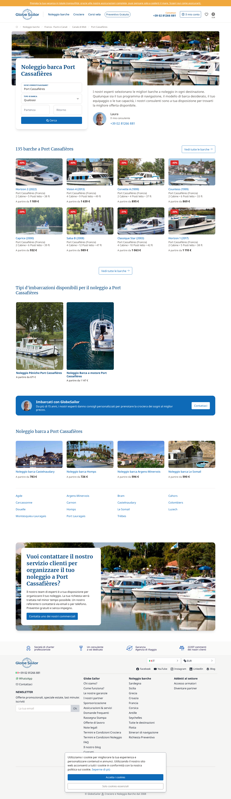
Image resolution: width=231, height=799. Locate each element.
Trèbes (122, 516)
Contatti (89, 752)
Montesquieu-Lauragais (31, 516)
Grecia (133, 693)
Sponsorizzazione (95, 703)
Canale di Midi (79, 26)
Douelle (21, 509)
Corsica (133, 708)
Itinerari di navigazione (143, 732)
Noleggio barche (31, 26)
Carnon (71, 502)
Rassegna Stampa (95, 718)
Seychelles (135, 718)
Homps (71, 509)
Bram (121, 496)
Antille (133, 713)
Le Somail (124, 509)
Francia (133, 703)
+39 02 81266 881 (122, 123)
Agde (19, 496)
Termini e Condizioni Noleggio (103, 737)
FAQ (86, 742)
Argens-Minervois (78, 496)
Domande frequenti (96, 713)
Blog (212, 668)
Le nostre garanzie (95, 693)
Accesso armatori (185, 683)
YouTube (162, 668)
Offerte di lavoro (94, 722)
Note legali (90, 727)
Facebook (145, 668)
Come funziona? (94, 688)
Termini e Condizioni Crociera (102, 732)
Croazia (133, 698)
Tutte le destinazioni (142, 722)
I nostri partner (93, 698)
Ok (75, 708)
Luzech (172, 509)
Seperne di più (101, 769)
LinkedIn (198, 668)
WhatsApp (25, 678)
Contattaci (200, 406)
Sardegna (135, 683)
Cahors (173, 496)
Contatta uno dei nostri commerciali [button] (52, 616)
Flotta (132, 727)
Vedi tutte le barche (197, 149)
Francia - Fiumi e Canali (55, 26)
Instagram (180, 668)
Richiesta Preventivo (142, 737)
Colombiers (175, 502)
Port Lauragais (76, 516)
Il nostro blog (92, 747)
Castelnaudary (127, 502)
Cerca (53, 120)
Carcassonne (24, 502)
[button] (58, 14)
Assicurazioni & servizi (98, 708)
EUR (189, 660)
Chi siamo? (90, 683)
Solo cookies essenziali (115, 786)
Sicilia (132, 688)
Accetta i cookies (115, 777)
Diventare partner (185, 688)
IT (153, 660)
